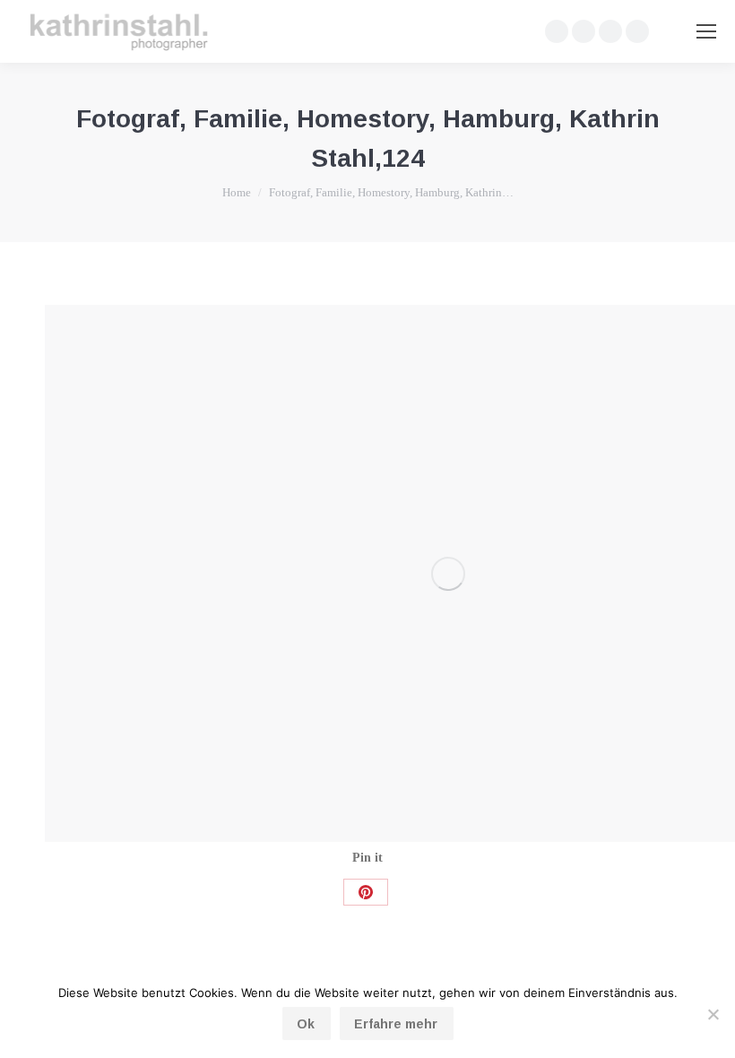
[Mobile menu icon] (706, 31)
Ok (306, 1024)
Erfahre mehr (395, 1024)
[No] (713, 1014)
